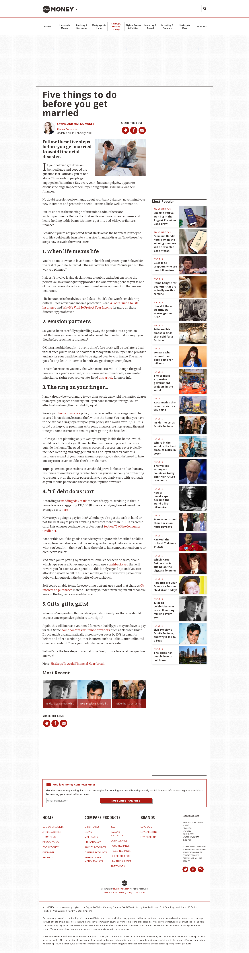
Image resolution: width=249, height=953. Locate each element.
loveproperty (148, 837)
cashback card (118, 564)
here (65, 509)
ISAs (113, 826)
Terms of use (110, 892)
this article (106, 377)
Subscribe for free (125, 800)
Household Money (65, 26)
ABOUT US (47, 857)
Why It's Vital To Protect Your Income (87, 307)
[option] (59, 694)
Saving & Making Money (116, 26)
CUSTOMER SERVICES (52, 826)
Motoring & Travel (150, 26)
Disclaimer (140, 892)
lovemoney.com (121, 888)
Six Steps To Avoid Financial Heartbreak (77, 663)
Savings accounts (95, 847)
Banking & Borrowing (81, 26)
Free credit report (121, 856)
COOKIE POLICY (50, 847)
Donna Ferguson (67, 129)
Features (202, 26)
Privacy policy (126, 892)
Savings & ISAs (184, 26)
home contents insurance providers (85, 630)
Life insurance (93, 842)
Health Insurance (121, 861)
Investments (117, 866)
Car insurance (119, 840)
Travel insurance (121, 850)
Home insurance (120, 845)
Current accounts (96, 852)
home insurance (69, 413)
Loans (88, 831)
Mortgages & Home (99, 26)
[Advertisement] (124, 60)
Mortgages (91, 837)
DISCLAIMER (48, 852)
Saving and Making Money (75, 124)
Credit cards (92, 826)
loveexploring (149, 831)
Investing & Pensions (167, 26)
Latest (47, 26)
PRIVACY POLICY (50, 842)
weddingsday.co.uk (74, 501)
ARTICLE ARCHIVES (51, 831)
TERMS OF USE (49, 837)
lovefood (146, 826)
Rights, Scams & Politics (133, 26)
